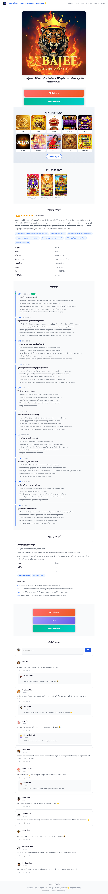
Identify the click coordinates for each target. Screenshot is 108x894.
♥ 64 (19, 872)
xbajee (17, 220)
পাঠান (88, 650)
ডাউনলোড (89, 3)
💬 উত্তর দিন (27, 670)
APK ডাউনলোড (54, 93)
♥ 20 (19, 839)
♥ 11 (19, 730)
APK (77, 3)
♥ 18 (19, 806)
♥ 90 (19, 856)
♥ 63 (19, 778)
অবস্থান (96, 3)
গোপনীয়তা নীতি (56, 884)
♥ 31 (19, 702)
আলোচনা (103, 3)
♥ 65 (19, 823)
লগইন (82, 3)
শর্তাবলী (49, 884)
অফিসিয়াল (70, 3)
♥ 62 (19, 761)
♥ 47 (19, 670)
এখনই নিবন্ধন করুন (54, 101)
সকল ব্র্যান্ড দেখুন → (54, 156)
